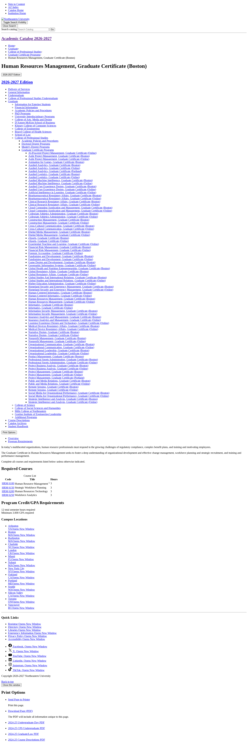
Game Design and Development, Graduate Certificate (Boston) (61, 262)
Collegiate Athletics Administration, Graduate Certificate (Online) (63, 216)
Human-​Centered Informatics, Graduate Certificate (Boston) (60, 292)
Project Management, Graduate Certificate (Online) (55, 374)
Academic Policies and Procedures (33, 110)
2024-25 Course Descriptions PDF (26, 739)
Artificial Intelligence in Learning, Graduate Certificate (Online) (62, 192)
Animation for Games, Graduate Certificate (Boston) (56, 162)
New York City (21, 570)
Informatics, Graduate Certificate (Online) (50, 307)
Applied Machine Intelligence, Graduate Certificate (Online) (60, 183)
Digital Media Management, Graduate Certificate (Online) (59, 235)
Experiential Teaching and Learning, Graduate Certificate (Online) (63, 244)
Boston (21, 533)
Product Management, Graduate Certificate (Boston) (56, 356)
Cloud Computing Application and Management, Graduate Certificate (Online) (70, 210)
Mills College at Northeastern (30, 411)
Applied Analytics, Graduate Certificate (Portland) (55, 171)
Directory (25, 627)
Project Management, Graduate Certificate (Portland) (56, 377)
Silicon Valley (21, 594)
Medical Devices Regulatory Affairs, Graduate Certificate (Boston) (63, 326)
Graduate (13, 48)
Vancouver (21, 606)
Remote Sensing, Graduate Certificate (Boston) (53, 386)
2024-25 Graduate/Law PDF (23, 734)
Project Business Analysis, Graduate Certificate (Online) (58, 368)
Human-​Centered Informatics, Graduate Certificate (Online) (60, 295)
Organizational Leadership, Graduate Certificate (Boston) (58, 350)
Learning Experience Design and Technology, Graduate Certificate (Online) (68, 323)
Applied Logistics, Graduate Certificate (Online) (54, 177)
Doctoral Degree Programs (36, 143)
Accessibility (26, 639)
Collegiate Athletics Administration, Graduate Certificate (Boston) (63, 213)
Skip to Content (16, 4)
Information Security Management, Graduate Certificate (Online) (62, 314)
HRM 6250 (8, 495)
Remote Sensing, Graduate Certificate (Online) (53, 389)
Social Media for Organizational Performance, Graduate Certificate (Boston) (68, 392)
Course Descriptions (19, 420)
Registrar (24, 624)
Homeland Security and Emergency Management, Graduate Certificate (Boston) (71, 286)
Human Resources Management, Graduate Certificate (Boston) (61, 298)
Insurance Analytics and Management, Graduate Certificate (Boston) (64, 317)
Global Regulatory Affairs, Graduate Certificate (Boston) (58, 271)
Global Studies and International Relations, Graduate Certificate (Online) (67, 280)
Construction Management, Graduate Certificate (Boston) (58, 219)
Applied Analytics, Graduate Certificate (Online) (54, 168)
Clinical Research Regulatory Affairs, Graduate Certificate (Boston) (64, 201)
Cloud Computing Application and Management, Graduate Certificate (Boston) (70, 207)
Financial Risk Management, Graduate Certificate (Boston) (59, 247)
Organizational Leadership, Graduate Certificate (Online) (58, 353)
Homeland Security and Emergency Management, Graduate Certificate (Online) (70, 289)
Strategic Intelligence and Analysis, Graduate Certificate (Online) (62, 402)
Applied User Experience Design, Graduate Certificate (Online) (62, 189)
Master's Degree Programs (36, 146)
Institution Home (17, 13)
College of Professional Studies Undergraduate (33, 98)
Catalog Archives (17, 423)
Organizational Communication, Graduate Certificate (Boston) (61, 344)
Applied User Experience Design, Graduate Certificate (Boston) (62, 186)
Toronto (21, 600)
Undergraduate (16, 95)
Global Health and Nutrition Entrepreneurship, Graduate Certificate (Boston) (69, 268)
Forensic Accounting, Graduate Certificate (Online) (55, 253)
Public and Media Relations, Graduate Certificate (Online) (59, 383)
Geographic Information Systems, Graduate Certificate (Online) (62, 265)
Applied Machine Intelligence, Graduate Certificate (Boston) (60, 180)
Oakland (21, 576)
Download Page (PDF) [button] (20, 711)
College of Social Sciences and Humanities (38, 408)
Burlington (21, 540)
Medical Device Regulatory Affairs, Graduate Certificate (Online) (63, 329)
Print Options (9, 432)
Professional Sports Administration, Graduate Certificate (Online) (63, 362)
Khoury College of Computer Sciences (35, 125)
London (21, 552)
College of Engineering (27, 128)
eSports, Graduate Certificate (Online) (48, 241)
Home (11, 45)
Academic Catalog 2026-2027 (26, 38)
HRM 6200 (8, 491)
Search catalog (9, 29)
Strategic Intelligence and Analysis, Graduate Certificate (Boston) (63, 399)
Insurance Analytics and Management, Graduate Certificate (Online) (64, 320)
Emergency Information (32, 633)
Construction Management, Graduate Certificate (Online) (58, 222)
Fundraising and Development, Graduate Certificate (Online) (60, 259)
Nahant (21, 564)
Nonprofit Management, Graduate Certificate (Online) (57, 341)
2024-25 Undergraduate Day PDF (26, 722)
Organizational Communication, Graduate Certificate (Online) (61, 347)
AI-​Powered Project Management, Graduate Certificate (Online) (62, 153)
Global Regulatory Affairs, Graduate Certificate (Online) (58, 274)
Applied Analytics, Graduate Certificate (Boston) (54, 165)
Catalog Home (16, 10)
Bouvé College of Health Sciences (33, 131)
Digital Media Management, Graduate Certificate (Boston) (59, 232)
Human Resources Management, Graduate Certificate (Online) (61, 301)
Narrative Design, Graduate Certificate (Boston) (53, 332)
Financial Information (26, 107)
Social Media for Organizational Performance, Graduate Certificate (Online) (68, 396)
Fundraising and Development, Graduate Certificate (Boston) (60, 256)
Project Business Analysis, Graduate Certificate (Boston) (58, 365)
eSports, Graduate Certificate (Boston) (48, 238)
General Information (19, 92)
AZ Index (13, 7)
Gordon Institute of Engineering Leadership (38, 414)
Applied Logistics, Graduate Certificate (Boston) (54, 174)
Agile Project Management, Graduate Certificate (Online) (58, 159)
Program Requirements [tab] (20, 441)
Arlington (21, 527)
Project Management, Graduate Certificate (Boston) (55, 371)
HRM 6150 (8, 487)
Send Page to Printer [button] (19, 699)
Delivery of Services (19, 89)
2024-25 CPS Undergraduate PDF (26, 728)
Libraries (24, 630)
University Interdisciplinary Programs (35, 116)
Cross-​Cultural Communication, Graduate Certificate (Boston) (61, 225)
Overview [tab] (13, 438)
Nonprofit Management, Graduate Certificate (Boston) (57, 338)
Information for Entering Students (33, 104)
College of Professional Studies (24, 51)
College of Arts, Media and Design (33, 119)
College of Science (25, 405)
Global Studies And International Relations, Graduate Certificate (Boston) (67, 277)
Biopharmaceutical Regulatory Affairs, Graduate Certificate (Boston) (64, 195)
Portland (21, 582)
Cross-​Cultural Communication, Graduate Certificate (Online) (61, 228)
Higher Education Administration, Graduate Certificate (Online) (62, 283)
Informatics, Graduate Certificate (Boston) (50, 304)
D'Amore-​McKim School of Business (35, 122)
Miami (21, 558)
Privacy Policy (27, 636)
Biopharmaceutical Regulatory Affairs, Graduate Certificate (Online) (64, 198)
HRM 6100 (8, 483)
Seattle (21, 588)
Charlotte (21, 546)
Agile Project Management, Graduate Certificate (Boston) (59, 156)
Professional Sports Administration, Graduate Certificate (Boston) (63, 359)
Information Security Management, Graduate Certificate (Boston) (63, 310)
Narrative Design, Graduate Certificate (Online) (53, 335)
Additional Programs (26, 417)
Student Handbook (18, 426)
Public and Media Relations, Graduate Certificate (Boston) (59, 380)
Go (52, 29)
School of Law (23, 134)
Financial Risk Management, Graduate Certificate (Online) (59, 250)
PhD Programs (23, 113)
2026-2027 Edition (17, 82)
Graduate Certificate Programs (24, 54)
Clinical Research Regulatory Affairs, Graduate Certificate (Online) (64, 204)
